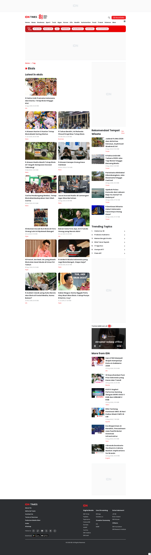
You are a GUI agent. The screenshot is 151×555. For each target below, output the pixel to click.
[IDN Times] (36, 17)
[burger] (124, 21)
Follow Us (28, 531)
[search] (109, 17)
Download (28, 536)
